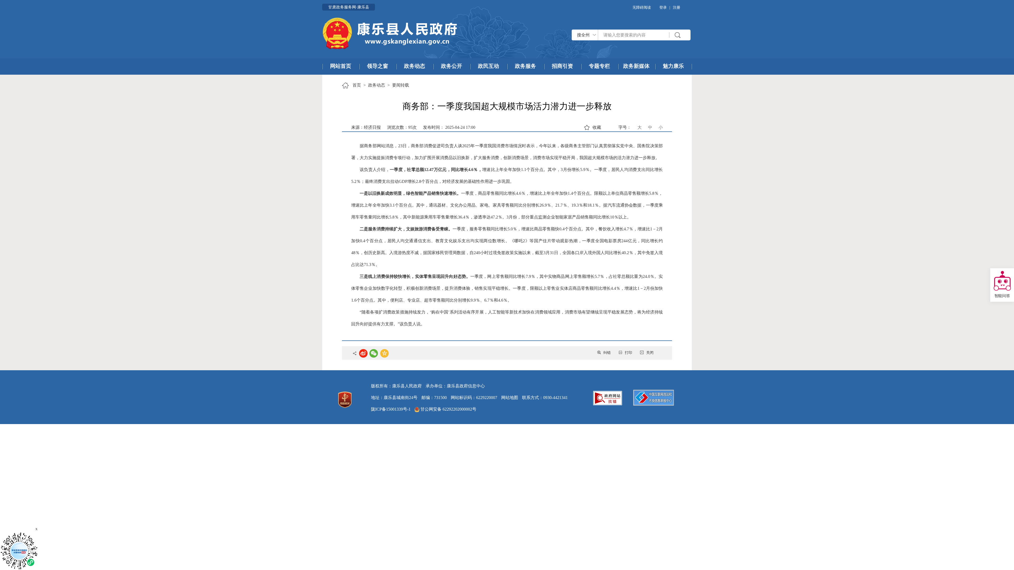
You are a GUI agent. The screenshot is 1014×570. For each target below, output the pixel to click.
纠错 (607, 353)
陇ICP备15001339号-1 (391, 409)
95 (410, 127)
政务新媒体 (636, 66)
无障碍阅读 (641, 8)
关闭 (650, 353)
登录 (663, 8)
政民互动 (488, 66)
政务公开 (451, 66)
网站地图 (509, 397)
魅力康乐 (673, 66)
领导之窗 (377, 66)
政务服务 (525, 66)
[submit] (678, 35)
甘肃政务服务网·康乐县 (348, 7)
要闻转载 (400, 85)
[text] (633, 35)
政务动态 (414, 66)
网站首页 (340, 66)
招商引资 (562, 66)
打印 (628, 353)
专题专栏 (599, 66)
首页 (357, 85)
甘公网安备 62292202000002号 (447, 409)
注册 (676, 8)
